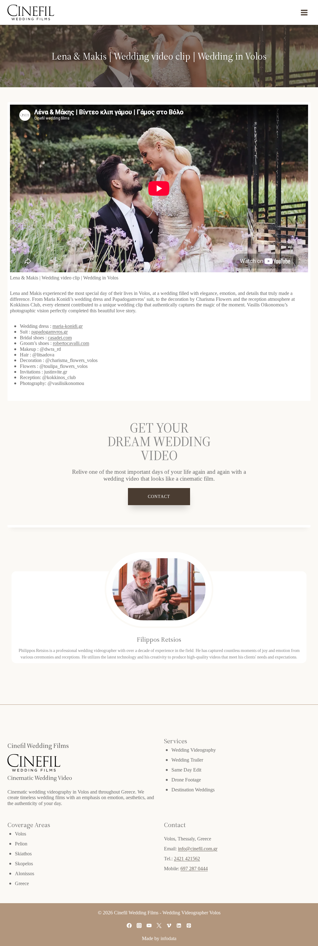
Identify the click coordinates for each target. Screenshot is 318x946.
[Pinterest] (189, 925)
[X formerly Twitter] (159, 925)
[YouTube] (149, 925)
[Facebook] (129, 925)
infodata (168, 938)
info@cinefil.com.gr (197, 848)
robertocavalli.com (71, 343)
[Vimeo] (169, 925)
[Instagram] (139, 925)
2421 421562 (187, 858)
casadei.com (60, 337)
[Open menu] (304, 12)
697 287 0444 (194, 868)
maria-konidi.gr (67, 326)
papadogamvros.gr (49, 331)
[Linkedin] (179, 925)
